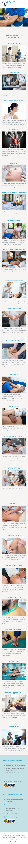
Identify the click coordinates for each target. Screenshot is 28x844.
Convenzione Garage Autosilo (14, 817)
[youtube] (15, 841)
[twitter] (12, 841)
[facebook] (10, 841)
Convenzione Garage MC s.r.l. (14, 781)
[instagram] (17, 841)
